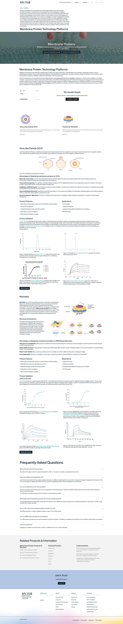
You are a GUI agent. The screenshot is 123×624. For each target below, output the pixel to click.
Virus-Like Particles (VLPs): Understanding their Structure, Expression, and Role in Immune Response (88, 550)
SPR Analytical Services (92, 609)
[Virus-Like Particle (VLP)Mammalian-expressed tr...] (25, 119)
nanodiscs (28, 12)
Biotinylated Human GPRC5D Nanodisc (73, 414)
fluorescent (39, 20)
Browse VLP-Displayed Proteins (28, 555)
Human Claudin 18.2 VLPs (81, 253)
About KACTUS (59, 597)
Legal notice (91, 620)
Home (21, 8)
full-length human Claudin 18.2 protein (34, 226)
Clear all (37, 90)
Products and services (65, 2)
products (25, 24)
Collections (26, 8)
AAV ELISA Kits (90, 604)
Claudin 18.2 (23, 221)
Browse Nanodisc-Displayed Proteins (29, 558)
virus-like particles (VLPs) (60, 78)
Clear (36, 99)
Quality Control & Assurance (62, 602)
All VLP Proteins (25, 288)
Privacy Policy (74, 604)
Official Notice (98, 620)
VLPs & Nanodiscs (91, 597)
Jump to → (22, 134)
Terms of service (75, 602)
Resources (73, 599)
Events (57, 607)
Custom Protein (90, 611)
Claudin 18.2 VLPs (40, 254)
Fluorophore (24, 99)
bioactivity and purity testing (32, 21)
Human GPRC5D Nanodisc (45, 411)
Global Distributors (60, 609)
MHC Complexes (91, 599)
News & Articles (59, 604)
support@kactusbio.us (61, 579)
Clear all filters (72, 99)
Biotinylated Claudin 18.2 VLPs (76, 281)
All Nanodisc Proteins (26, 452)
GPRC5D (22, 381)
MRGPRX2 (51, 553)
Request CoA (74, 597)
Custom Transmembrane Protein (28, 550)
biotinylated (31, 20)
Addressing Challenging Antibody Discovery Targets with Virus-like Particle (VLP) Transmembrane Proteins (87, 560)
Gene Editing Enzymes (92, 602)
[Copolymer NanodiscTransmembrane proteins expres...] (68, 119)
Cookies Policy (76, 620)
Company (84, 2)
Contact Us (58, 599)
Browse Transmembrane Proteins (28, 552)
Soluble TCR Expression (92, 607)
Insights (76, 2)
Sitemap (73, 607)
